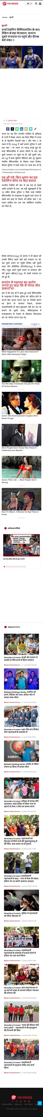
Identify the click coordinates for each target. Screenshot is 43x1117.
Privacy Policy (7, 1104)
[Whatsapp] (17, 129)
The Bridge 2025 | (13, 1109)
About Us (18, 1104)
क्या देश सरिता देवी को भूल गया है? (14, 559)
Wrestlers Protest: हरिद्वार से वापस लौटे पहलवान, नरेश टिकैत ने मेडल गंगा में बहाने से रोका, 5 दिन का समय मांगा (21, 804)
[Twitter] (12, 129)
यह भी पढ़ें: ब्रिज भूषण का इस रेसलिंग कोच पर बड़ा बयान (19, 179)
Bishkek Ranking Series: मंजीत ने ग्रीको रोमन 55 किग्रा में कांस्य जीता (21, 765)
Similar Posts (14, 627)
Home (4, 17)
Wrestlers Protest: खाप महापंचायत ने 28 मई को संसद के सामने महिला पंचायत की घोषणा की (21, 990)
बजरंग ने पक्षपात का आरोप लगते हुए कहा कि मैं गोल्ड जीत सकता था (21, 286)
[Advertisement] (21, 92)
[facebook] (8, 129)
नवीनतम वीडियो (14, 528)
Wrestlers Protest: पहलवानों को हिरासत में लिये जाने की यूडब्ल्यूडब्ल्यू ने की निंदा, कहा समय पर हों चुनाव (20, 841)
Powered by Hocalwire (28, 1109)
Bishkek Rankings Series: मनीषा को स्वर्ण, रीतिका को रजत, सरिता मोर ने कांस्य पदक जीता (20, 695)
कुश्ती (4, 25)
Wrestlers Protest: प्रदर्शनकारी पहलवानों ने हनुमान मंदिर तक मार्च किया (19, 1065)
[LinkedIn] (21, 129)
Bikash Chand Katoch (12, 665)
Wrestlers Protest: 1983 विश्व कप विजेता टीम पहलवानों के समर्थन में (21, 731)
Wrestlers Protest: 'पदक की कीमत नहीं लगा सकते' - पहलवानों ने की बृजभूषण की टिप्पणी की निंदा (21, 1028)
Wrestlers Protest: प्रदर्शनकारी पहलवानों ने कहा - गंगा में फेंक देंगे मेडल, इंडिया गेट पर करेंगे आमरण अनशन (21, 879)
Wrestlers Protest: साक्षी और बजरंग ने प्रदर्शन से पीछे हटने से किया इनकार (21, 658)
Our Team (28, 1104)
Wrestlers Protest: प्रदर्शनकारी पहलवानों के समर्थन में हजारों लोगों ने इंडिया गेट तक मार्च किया (20, 953)
